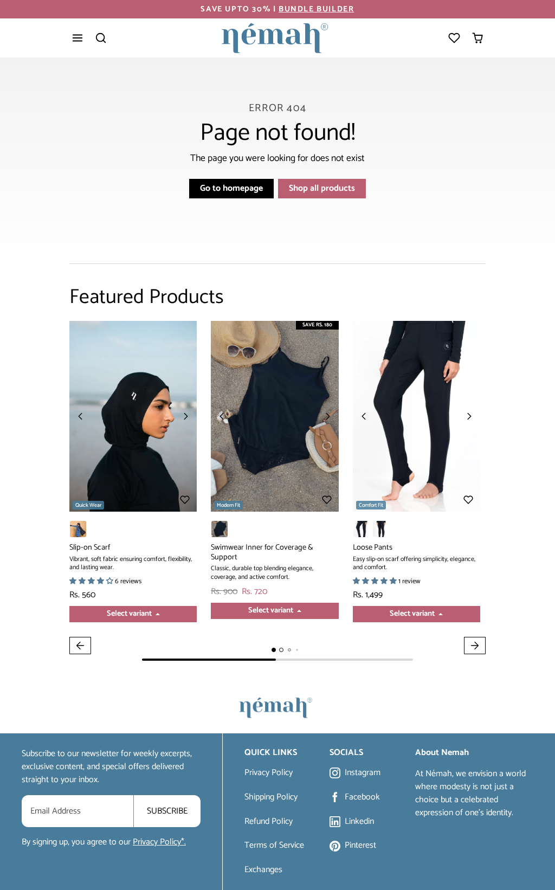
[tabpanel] (277, 490)
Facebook (362, 797)
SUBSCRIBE (167, 811)
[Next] (186, 416)
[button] (77, 38)
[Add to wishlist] (185, 500)
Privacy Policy (268, 772)
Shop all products (322, 188)
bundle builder (316, 9)
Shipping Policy (271, 797)
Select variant (130, 613)
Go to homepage (231, 188)
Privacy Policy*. (159, 842)
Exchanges (263, 869)
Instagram (362, 773)
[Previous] (80, 416)
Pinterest (360, 846)
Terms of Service (274, 845)
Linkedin (359, 822)
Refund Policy (268, 821)
